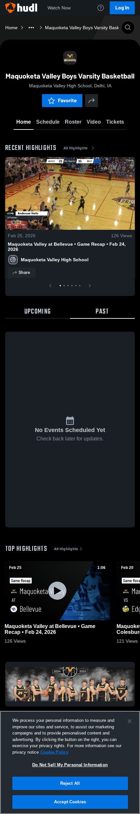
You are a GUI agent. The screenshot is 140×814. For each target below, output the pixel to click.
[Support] (100, 7)
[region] (70, 762)
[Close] (129, 721)
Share (24, 272)
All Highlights (75, 148)
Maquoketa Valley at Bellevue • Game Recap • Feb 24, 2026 (67, 246)
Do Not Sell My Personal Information (70, 764)
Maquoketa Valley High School (55, 259)
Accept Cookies (70, 801)
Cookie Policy (54, 752)
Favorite (67, 100)
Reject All (70, 783)
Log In (122, 7)
